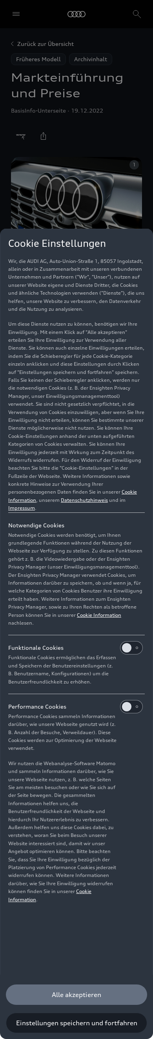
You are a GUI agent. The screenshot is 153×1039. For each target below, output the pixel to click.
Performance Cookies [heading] (37, 706)
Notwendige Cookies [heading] (36, 525)
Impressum (21, 508)
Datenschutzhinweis (84, 500)
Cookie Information (99, 615)
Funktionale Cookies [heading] (36, 647)
